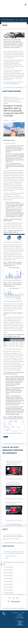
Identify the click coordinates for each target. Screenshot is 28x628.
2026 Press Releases (8, 567)
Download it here (9, 140)
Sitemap (20, 614)
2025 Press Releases (8, 570)
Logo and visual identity (11, 556)
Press (4, 564)
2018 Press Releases (8, 589)
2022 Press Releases (8, 578)
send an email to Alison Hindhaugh (15, 536)
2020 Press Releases (8, 584)
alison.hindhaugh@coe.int (13, 83)
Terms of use (15, 612)
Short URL (6, 436)
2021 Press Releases (8, 581)
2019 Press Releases (8, 587)
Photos (7, 558)
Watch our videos (15, 601)
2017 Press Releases (8, 592)
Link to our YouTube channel (14, 524)
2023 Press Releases (8, 575)
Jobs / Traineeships (19, 617)
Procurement (20, 616)
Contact (22, 612)
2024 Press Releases (8, 572)
